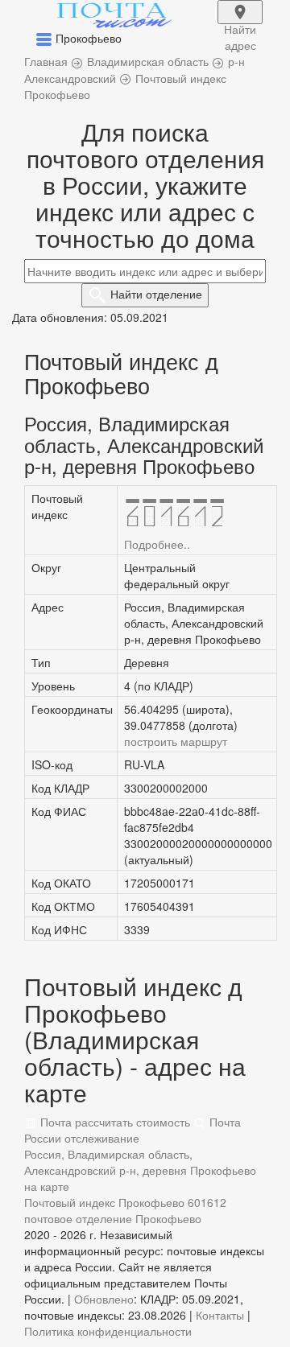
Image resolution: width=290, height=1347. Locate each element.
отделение (156, 294)
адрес (240, 22)
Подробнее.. (157, 544)
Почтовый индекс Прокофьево (104, 1202)
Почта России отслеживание (132, 1130)
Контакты (220, 1315)
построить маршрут (175, 741)
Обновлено (104, 1299)
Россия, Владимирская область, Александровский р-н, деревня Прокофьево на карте (140, 1170)
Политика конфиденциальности (108, 1331)
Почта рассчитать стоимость (113, 1122)
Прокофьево (168, 1218)
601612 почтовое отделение (125, 1210)
